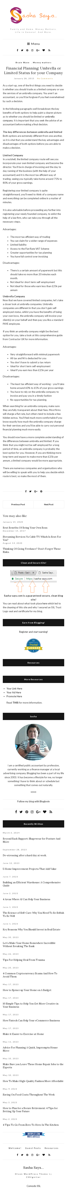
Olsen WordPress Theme (31, 1174)
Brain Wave (23, 62)
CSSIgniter (33, 1177)
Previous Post (18, 504)
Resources (52, 1148)
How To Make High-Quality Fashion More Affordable (33, 1081)
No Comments (45, 78)
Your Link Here (14, 688)
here (44, 603)
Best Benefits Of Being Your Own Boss (25, 527)
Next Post (48, 504)
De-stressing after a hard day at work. (25, 855)
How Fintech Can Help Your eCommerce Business (31, 1020)
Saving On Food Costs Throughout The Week (29, 1094)
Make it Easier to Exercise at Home (23, 1034)
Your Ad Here (14, 692)
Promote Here (14, 696)
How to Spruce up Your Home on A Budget (27, 990)
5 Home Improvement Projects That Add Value (29, 869)
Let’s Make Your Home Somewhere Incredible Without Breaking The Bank (29, 945)
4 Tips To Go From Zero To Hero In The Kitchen (31, 1124)
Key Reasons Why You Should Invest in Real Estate (31, 929)
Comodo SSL (34, 1185)
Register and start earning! (33, 631)
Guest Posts (33, 1148)
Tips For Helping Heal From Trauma (24, 960)
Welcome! (15, 1148)
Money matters (42, 62)
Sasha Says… (33, 1167)
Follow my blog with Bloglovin (33, 801)
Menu (35, 43)
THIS (15, 702)
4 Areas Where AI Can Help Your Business (26, 899)
